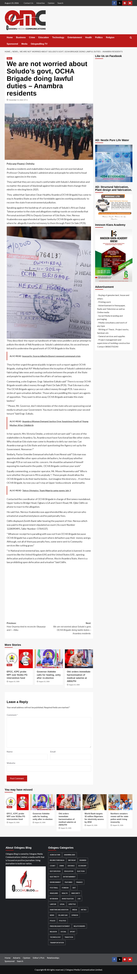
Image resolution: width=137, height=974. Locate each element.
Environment (55, 882)
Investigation (68, 899)
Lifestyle (72, 904)
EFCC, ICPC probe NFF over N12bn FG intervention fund (17, 674)
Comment (12, 715)
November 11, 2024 (16, 100)
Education (43, 37)
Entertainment (75, 37)
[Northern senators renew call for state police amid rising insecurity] (120, 802)
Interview (54, 899)
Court (52, 866)
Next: (72, 628)
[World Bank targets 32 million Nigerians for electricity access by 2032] (94, 802)
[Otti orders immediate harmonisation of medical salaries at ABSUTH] (79, 658)
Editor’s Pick (38, 957)
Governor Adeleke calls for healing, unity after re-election (49, 674)
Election (81, 871)
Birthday (72, 860)
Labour (53, 904)
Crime (32, 37)
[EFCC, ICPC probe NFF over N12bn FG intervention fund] (19, 658)
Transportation (57, 942)
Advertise (40, 3)
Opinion (51, 3)
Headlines (54, 893)
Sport (72, 931)
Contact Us (28, 3)
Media (24, 44)
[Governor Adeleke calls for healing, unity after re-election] (49, 658)
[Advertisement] (49, 591)
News (9, 58)
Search (60, 3)
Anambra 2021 (69, 855)
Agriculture (55, 855)
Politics (99, 37)
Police (52, 920)
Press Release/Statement (60, 926)
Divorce (71, 866)
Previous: (26, 626)
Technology (58, 37)
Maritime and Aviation (59, 909)
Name (10, 751)
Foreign (65, 888)
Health (88, 37)
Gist (74, 888)
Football (54, 888)
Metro (83, 909)
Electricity (54, 877)
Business (21, 37)
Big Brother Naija (57, 860)
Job (78, 899)
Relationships (79, 926)
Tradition (68, 937)
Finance (79, 882)
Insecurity (75, 893)
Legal (62, 904)
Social (63, 931)
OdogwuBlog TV (39, 44)
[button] (130, 37)
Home (10, 37)
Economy (82, 866)
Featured (68, 882)
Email (53, 751)
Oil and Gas (63, 915)
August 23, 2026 (14, 681)
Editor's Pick (55, 871)
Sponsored (12, 44)
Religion (110, 37)
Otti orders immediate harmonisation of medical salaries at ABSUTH (67, 819)
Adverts (16, 957)
